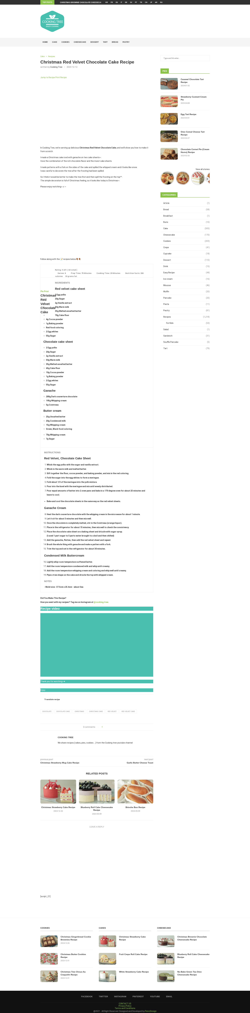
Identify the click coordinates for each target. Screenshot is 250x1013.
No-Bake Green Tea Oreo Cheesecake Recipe (189, 973)
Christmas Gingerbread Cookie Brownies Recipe (76, 938)
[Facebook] (199, 2)
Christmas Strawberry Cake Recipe (58, 807)
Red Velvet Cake (128, 711)
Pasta (186, 304)
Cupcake (186, 253)
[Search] (208, 42)
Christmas (79, 711)
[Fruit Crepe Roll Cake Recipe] (107, 959)
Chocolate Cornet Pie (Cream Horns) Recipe (195, 150)
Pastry (126, 42)
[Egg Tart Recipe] (169, 119)
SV (131, 2)
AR (156, 2)
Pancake (186, 298)
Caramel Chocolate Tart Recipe (192, 80)
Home (45, 42)
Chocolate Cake (63, 711)
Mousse (186, 285)
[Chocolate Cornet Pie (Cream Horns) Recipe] (169, 154)
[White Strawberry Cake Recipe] (107, 976)
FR (112, 2)
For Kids (188, 323)
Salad (186, 329)
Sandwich (186, 336)
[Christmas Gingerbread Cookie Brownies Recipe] (49, 941)
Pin (42, 291)
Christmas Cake (96, 711)
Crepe (186, 247)
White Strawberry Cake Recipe (134, 972)
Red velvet (112, 711)
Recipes (186, 317)
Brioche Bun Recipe (135, 807)
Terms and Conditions (125, 1008)
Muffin (186, 291)
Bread (115, 42)
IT (121, 2)
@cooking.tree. (101, 602)
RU (161, 2)
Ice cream (186, 279)
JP (151, 2)
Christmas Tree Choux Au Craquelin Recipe (73, 973)
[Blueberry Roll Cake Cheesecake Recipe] (97, 791)
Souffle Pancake (186, 342)
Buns (186, 222)
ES (117, 2)
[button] (44, 223)
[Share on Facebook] (105, 727)
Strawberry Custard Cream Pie (193, 98)
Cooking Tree (56, 67)
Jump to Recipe (47, 77)
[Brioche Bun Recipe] (135, 791)
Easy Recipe (186, 272)
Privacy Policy (125, 1006)
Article (186, 203)
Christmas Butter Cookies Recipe (73, 955)
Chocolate (46, 711)
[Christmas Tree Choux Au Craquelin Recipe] (49, 976)
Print (46, 291)
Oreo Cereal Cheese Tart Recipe (193, 133)
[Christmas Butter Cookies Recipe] (49, 959)
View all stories (203, 169)
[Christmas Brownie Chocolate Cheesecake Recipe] (165, 941)
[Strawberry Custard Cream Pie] (169, 101)
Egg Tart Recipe (188, 114)
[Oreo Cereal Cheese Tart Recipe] (169, 136)
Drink (186, 266)
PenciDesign (151, 1011)
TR (141, 2)
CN (146, 2)
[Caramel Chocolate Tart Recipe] (169, 84)
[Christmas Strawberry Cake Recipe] (58, 791)
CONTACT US (125, 1003)
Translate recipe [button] (52, 699)
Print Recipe (61, 77)
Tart (105, 42)
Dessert (94, 42)
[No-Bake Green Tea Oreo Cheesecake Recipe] (165, 976)
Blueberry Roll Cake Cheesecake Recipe (193, 955)
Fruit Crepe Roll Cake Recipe (133, 954)
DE (126, 2)
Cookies (65, 42)
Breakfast (186, 216)
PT (136, 2)
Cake (54, 42)
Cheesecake (80, 42)
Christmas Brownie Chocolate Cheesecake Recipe (85, 2)
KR (106, 2)
